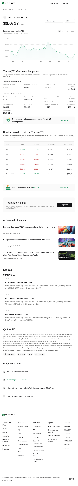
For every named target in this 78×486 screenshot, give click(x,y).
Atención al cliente (54, 426)
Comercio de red (23, 441)
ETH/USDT (67, 430)
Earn (19, 448)
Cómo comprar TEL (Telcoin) (16, 380)
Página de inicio (9, 9)
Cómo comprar (38, 447)
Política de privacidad (21, 477)
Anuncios (5, 429)
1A (67, 31)
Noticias (5, 432)
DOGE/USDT (68, 441)
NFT (19, 452)
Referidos (36, 437)
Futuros (20, 437)
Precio (20, 9)
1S (59, 31)
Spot (19, 434)
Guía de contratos (54, 436)
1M (63, 31)
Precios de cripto (38, 450)
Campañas (5, 436)
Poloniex (8, 3)
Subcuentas (37, 434)
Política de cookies (33, 477)
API (34, 430)
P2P (19, 430)
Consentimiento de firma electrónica (50, 477)
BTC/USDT (67, 426)
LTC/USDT (67, 448)
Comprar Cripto (23, 426)
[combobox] (54, 21)
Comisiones (37, 426)
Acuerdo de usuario (7, 477)
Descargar (5, 449)
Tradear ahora (65, 120)
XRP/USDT (67, 437)
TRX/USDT (67, 434)
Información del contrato (53, 431)
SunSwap (21, 455)
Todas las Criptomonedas (38, 455)
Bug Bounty (6, 445)
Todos (72, 31)
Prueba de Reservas (5, 441)
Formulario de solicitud (52, 440)
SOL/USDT (67, 444)
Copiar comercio (23, 444)
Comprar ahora (65, 187)
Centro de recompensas (37, 442)
